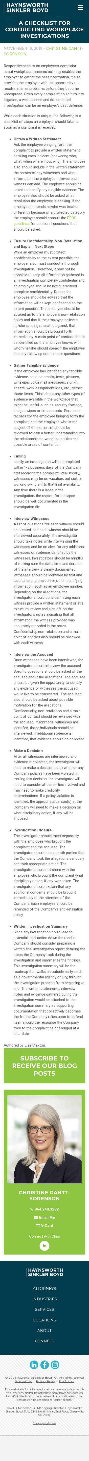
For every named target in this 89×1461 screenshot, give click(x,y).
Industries (44, 1299)
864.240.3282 (47, 1209)
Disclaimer (66, 1381)
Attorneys (44, 1288)
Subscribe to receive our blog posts (44, 1066)
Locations (44, 1320)
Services (44, 1309)
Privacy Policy (45, 1381)
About (44, 1330)
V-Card (47, 1225)
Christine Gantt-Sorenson (44, 1195)
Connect (44, 1341)
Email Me (47, 1217)
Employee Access (44, 1423)
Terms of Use (23, 1381)
